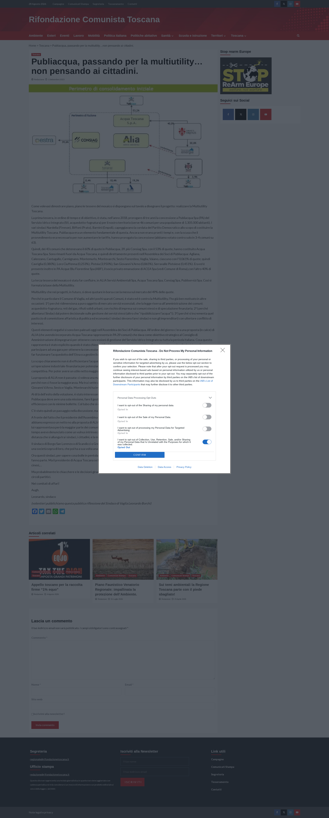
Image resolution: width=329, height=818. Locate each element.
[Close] (224, 351)
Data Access (164, 467)
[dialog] (164, 409)
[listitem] (164, 397)
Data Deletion (145, 467)
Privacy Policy (183, 467)
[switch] (207, 405)
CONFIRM (139, 455)
